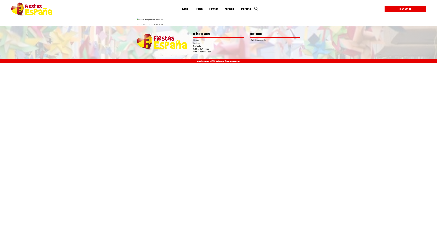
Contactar (405, 9)
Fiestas (199, 9)
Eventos (213, 9)
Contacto (246, 9)
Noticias (229, 9)
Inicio (185, 9)
